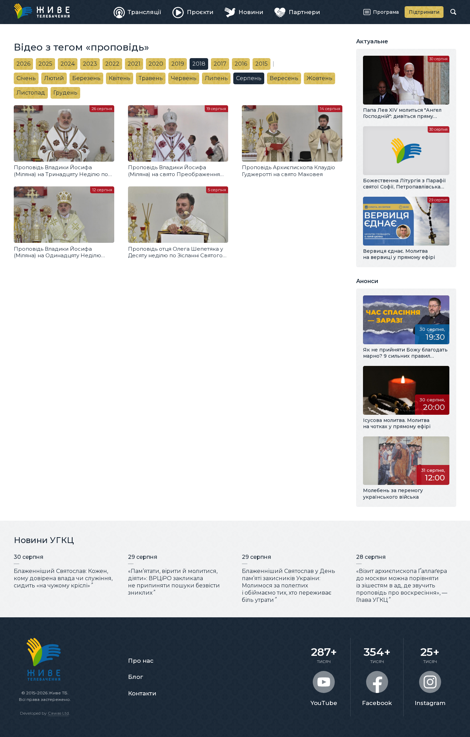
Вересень (284, 78)
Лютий (54, 78)
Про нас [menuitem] (140, 660)
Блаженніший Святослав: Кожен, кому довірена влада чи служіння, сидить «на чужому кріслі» (63, 578)
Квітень (119, 78)
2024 (68, 64)
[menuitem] (137, 12)
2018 (198, 64)
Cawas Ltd (58, 713)
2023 (90, 64)
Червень (183, 78)
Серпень (248, 78)
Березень (86, 78)
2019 (177, 64)
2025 (45, 64)
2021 (134, 64)
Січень (26, 78)
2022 (112, 64)
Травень (151, 78)
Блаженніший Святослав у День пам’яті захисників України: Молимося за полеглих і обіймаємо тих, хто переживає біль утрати (288, 585)
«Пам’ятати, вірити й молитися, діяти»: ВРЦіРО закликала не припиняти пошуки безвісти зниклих (174, 582)
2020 (156, 64)
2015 (261, 64)
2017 (220, 64)
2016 (241, 64)
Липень (216, 78)
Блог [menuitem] (135, 676)
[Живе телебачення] (42, 11)
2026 (23, 64)
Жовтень (319, 78)
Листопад (31, 92)
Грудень (65, 92)
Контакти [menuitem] (142, 693)
